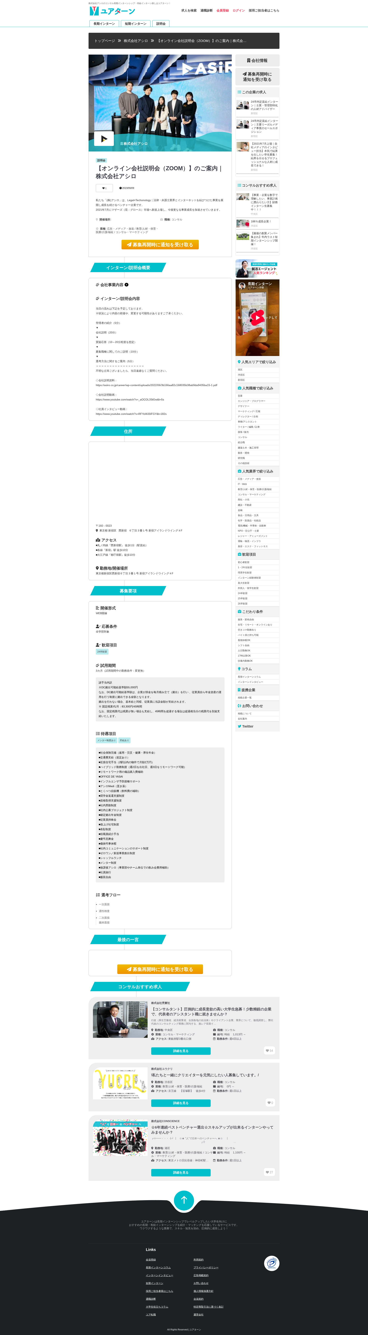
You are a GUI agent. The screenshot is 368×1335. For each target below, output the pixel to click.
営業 (240, 396)
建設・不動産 (245, 505)
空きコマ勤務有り (247, 630)
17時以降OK (244, 655)
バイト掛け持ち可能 (248, 635)
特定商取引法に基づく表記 (208, 1306)
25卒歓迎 (242, 598)
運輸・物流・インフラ (249, 541)
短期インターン (135, 23)
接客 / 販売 (243, 432)
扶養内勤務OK (245, 661)
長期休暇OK (244, 640)
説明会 (161, 23)
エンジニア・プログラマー (251, 401)
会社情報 (259, 60)
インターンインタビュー (250, 682)
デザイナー (243, 406)
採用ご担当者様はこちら (159, 1291)
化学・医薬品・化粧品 (249, 520)
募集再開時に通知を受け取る (162, 244)
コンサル (242, 437)
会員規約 (199, 1298)
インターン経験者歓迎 (249, 577)
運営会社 (199, 1314)
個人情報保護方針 (204, 1291)
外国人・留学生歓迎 (248, 588)
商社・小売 (243, 499)
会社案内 (242, 718)
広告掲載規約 (201, 1275)
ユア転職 (151, 1314)
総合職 (241, 442)
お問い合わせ (201, 1283)
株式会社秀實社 (160, 1002)
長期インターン (104, 23)
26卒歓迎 (242, 603)
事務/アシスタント (247, 421)
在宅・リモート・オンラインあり (255, 624)
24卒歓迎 (242, 593)
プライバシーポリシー (206, 1267)
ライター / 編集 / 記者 (249, 427)
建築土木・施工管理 (248, 447)
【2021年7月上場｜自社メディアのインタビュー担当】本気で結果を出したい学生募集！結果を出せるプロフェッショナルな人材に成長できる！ (264, 154)
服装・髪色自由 (246, 619)
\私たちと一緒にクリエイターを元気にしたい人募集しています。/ (205, 1075)
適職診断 (206, 10)
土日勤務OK (244, 650)
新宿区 (241, 380)
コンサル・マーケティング (251, 494)
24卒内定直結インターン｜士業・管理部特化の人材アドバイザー (264, 105)
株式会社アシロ (136, 41)
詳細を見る (181, 1051)
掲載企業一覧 (245, 697)
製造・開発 (243, 453)
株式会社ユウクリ (162, 1068)
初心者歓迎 (243, 562)
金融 (240, 510)
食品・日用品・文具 (248, 515)
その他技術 (243, 463)
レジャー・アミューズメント (253, 536)
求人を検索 (189, 10)
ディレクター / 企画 (248, 416)
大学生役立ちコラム (157, 1306)
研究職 (241, 458)
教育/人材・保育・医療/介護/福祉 (255, 489)
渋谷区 (241, 374)
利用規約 (199, 1259)
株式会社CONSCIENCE (165, 1121)
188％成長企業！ (261, 221)
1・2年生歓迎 (245, 567)
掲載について (245, 713)
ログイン (239, 10)
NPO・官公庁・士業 (248, 531)
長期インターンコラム (249, 676)
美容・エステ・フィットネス (253, 546)
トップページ (104, 41)
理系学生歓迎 (245, 572)
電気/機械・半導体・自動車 (252, 525)
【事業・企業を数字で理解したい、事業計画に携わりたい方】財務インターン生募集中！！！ (264, 202)
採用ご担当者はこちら (264, 10)
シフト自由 (243, 645)
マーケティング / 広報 (249, 411)
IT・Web (242, 484)
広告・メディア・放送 (249, 479)
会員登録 (223, 10)
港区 (240, 369)
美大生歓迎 (243, 583)
